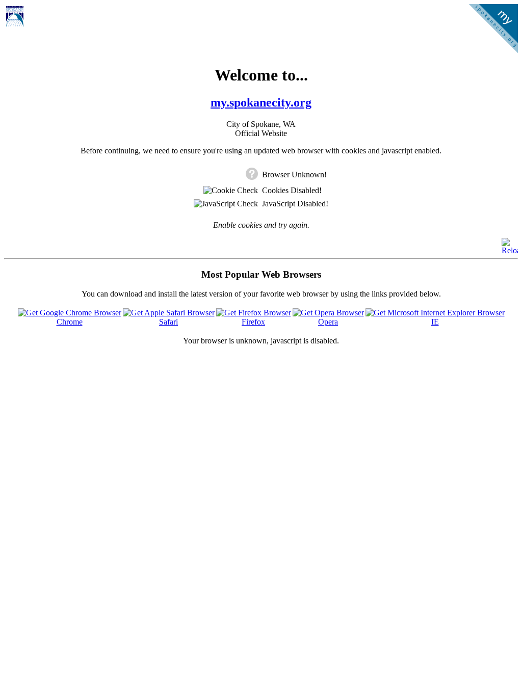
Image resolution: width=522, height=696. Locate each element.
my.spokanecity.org (261, 102)
